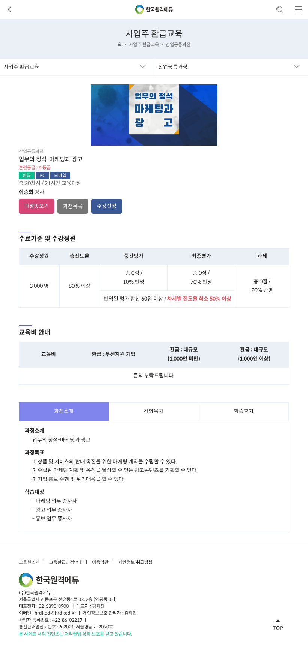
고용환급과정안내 (65, 562)
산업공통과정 (178, 44)
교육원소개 (29, 562)
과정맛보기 (36, 206)
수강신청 (106, 206)
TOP (278, 628)
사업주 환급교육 (144, 44)
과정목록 (73, 206)
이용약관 (100, 562)
